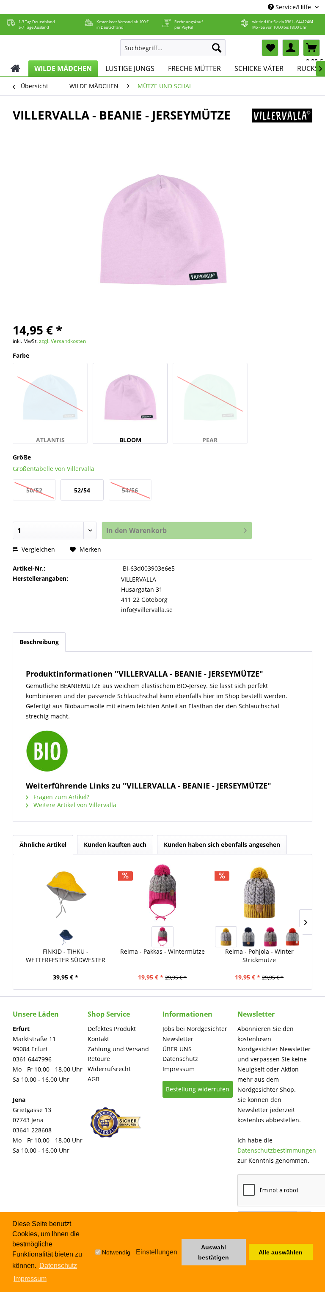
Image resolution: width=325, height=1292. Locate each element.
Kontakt (98, 1039)
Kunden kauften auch (115, 844)
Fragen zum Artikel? (60, 797)
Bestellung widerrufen (197, 1089)
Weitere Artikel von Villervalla (74, 805)
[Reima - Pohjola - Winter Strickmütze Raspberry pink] (270, 936)
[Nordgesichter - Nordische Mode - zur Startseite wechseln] (59, 46)
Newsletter (177, 1039)
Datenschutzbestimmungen (276, 1150)
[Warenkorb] (311, 47)
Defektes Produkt (112, 1029)
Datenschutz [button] (58, 1265)
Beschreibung (39, 642)
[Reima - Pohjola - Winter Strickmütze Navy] (248, 936)
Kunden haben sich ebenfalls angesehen (222, 844)
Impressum (178, 1069)
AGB (93, 1079)
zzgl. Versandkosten (62, 341)
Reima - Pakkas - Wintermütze (162, 951)
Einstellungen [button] (156, 1252)
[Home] (15, 68)
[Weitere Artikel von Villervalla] (282, 123)
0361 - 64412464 (299, 21)
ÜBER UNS (177, 1049)
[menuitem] (173, 47)
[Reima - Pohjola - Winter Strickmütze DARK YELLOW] (226, 936)
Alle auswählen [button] (281, 1252)
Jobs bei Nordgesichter (194, 1029)
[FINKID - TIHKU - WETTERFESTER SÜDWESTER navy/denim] (66, 936)
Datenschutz (180, 1059)
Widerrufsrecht (109, 1069)
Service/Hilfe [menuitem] (293, 7)
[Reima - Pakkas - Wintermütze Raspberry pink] (162, 936)
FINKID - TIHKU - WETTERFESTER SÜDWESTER (65, 955)
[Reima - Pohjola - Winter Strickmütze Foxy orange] (292, 936)
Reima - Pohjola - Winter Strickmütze (259, 955)
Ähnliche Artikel (42, 844)
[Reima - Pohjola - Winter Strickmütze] (259, 892)
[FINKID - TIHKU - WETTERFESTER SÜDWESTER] (66, 892)
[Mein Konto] (290, 47)
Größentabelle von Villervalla (53, 469)
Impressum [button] (30, 1278)
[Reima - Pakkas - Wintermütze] (162, 892)
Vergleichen (37, 549)
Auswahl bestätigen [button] (213, 1252)
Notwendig (116, 1252)
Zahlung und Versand (118, 1049)
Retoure (99, 1059)
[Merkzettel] (270, 47)
